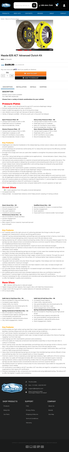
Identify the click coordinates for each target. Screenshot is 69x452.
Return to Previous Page (12, 19)
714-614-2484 (32, 382)
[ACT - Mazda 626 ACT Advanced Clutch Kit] (34, 35)
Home (2, 19)
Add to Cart (32, 74)
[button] (25, 5)
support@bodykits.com (35, 388)
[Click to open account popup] (64, 5)
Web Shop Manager (52, 442)
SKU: (2, 59)
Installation (21, 87)
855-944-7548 (47, 5)
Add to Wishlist (31, 78)
